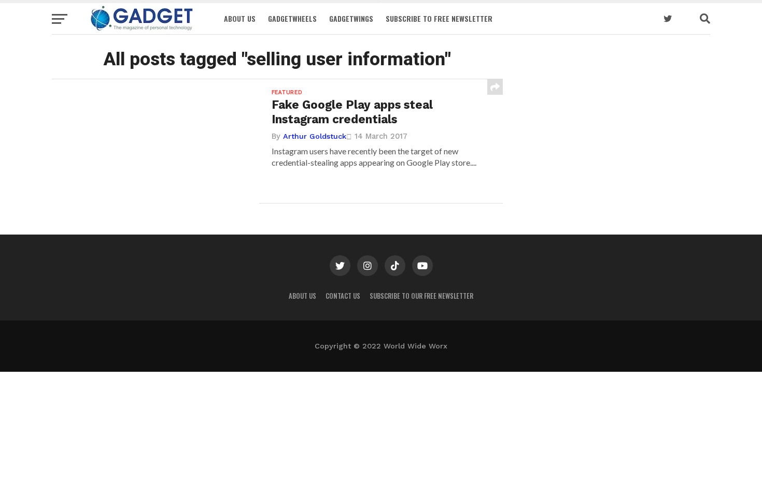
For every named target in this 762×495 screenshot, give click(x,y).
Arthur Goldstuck (314, 136)
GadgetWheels (292, 18)
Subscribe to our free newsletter (421, 296)
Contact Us (343, 296)
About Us (240, 18)
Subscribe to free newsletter (439, 18)
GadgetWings (351, 18)
